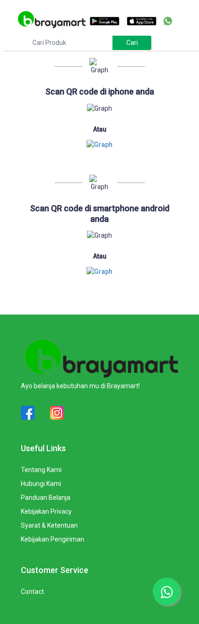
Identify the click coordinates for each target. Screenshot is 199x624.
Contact (32, 591)
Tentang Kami (41, 469)
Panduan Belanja (45, 497)
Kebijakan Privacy (46, 511)
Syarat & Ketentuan (49, 525)
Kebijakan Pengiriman (52, 539)
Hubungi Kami (41, 483)
